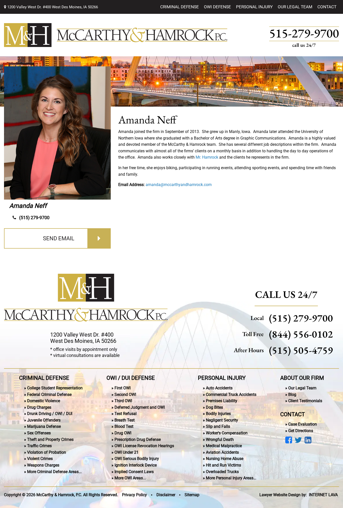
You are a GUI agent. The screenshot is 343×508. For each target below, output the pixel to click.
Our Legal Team (295, 6)
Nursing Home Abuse (224, 458)
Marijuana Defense (44, 426)
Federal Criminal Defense (49, 394)
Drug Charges (39, 407)
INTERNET (323, 494)
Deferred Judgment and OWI (140, 407)
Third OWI (123, 400)
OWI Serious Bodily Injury (137, 458)
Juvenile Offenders (44, 420)
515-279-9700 (304, 33)
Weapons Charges (43, 465)
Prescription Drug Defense (138, 439)
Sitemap (192, 494)
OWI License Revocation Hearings (144, 445)
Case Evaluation (302, 424)
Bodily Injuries (218, 413)
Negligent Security (222, 420)
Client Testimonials (305, 400)
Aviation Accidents (222, 452)
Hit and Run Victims (223, 465)
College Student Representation (55, 388)
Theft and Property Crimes (50, 439)
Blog (292, 394)
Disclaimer (165, 494)
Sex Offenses (39, 433)
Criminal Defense (179, 6)
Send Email (58, 238)
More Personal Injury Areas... (231, 478)
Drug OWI (123, 433)
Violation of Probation (46, 452)
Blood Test (124, 426)
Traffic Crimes (39, 445)
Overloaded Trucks (222, 471)
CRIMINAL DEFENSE (44, 378)
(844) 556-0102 (301, 334)
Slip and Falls (218, 426)
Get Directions (300, 430)
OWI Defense (217, 6)
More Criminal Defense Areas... (54, 471)
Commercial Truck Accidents (231, 394)
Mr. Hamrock (207, 157)
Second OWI (125, 394)
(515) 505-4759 (301, 350)
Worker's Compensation (227, 433)
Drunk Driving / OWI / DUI (49, 413)
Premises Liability (221, 400)
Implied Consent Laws (134, 471)
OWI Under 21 (127, 452)
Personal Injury (254, 6)
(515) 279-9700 (34, 217)
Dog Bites (214, 407)
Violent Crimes (40, 458)
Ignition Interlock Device (136, 465)
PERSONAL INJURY (222, 378)
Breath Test (125, 420)
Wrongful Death (220, 439)
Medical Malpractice (224, 445)
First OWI (123, 388)
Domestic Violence (43, 400)
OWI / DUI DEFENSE (130, 378)
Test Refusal (126, 413)
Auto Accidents (219, 388)
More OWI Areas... (130, 478)
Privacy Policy (134, 494)
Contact (326, 6)
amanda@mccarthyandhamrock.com (179, 184)
